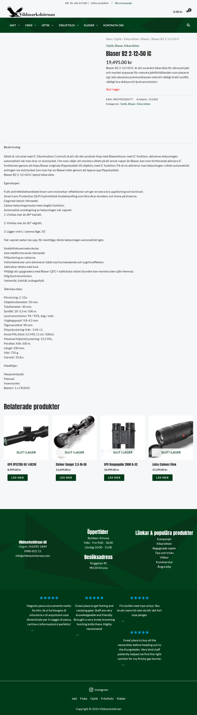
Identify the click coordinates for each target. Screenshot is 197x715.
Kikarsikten (131, 39)
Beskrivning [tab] (12, 147)
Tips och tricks (164, 553)
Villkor (164, 557)
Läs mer (17, 477)
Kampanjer (164, 539)
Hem (109, 39)
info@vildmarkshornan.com (33, 555)
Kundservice (164, 562)
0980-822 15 (32, 551)
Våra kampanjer (123, 3)
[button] (18, 25)
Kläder (121, 698)
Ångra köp (164, 566)
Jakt (74, 698)
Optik (118, 39)
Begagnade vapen (164, 548)
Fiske (83, 698)
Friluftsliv (107, 698)
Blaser (145, 39)
